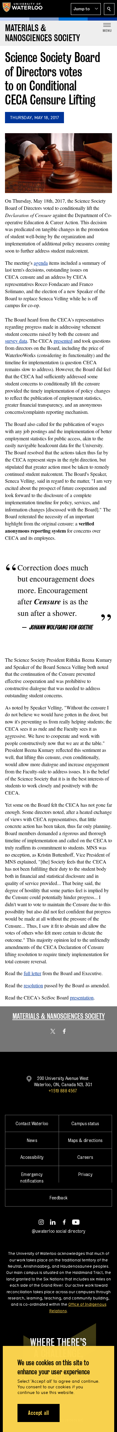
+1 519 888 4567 (62, 1090)
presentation (82, 997)
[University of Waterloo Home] (22, 8)
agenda (41, 262)
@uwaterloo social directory (58, 1231)
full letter (32, 973)
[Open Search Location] (109, 9)
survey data (16, 340)
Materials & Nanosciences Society (58, 1016)
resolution (33, 985)
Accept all (38, 1413)
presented (63, 340)
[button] (85, 9)
